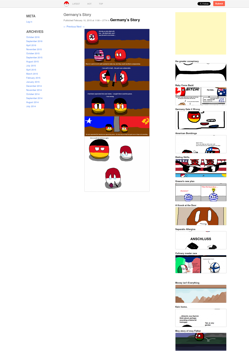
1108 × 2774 (101, 20)
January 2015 (32, 81)
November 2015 (34, 49)
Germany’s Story (125, 19)
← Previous (70, 26)
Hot (89, 3)
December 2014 (34, 85)
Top (101, 3)
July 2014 (31, 106)
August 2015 (32, 61)
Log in (29, 21)
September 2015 (34, 57)
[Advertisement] (200, 33)
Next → (81, 26)
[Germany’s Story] (117, 102)
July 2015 (31, 65)
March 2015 (32, 73)
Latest (76, 3)
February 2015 (33, 77)
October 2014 (32, 94)
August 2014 (32, 102)
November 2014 (34, 90)
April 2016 (31, 45)
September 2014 (34, 98)
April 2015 (31, 69)
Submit (219, 3)
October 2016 (32, 37)
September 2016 (34, 41)
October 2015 (32, 53)
